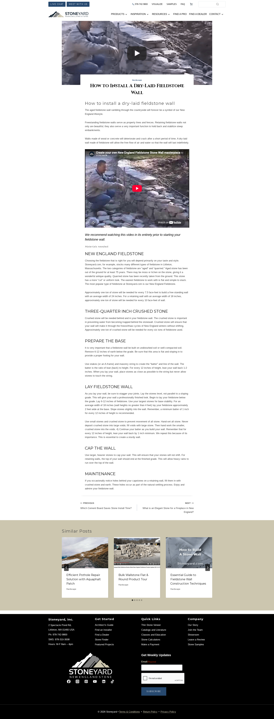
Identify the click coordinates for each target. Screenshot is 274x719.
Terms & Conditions (129, 711)
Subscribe (154, 691)
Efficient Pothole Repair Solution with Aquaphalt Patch (83, 579)
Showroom (193, 634)
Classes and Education (153, 634)
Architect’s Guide (104, 625)
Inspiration (138, 14)
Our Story (193, 625)
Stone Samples (196, 644)
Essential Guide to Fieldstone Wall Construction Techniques (188, 579)
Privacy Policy (168, 711)
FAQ (183, 4)
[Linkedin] (103, 681)
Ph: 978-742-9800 (57, 634)
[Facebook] (68, 681)
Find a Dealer (198, 14)
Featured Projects (104, 644)
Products (117, 14)
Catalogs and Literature (153, 630)
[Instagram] (77, 681)
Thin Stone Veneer (151, 625)
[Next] (207, 567)
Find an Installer (103, 630)
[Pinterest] (86, 681)
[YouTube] (95, 681)
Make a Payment (150, 644)
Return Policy (150, 711)
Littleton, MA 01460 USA (61, 629)
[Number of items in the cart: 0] (191, 4)
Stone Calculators (150, 639)
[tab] (132, 600)
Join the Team (195, 630)
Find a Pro (180, 14)
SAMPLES (172, 4)
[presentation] (85, 552)
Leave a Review (196, 639)
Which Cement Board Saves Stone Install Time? (106, 506)
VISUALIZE (157, 4)
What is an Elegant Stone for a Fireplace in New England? (168, 507)
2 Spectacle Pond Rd (59, 625)
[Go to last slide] (66, 567)
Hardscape (137, 80)
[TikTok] (112, 681)
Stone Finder (101, 639)
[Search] (217, 4)
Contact (214, 14)
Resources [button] (159, 14)
